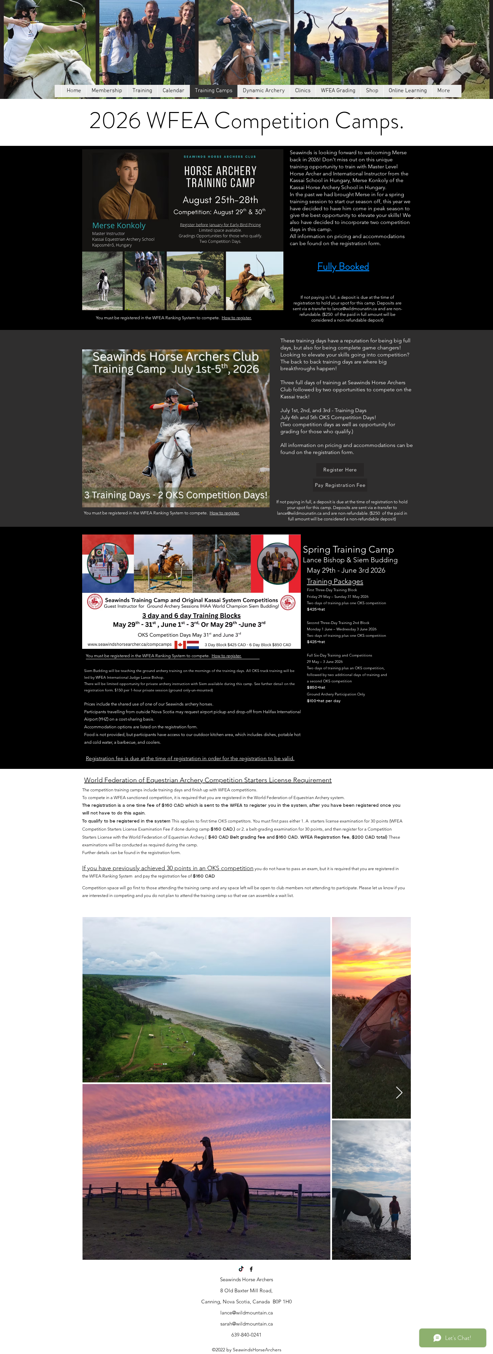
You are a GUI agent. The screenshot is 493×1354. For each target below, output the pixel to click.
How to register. (237, 317)
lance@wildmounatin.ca (354, 308)
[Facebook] (251, 1269)
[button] (142, 91)
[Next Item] (399, 1092)
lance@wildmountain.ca (246, 1312)
